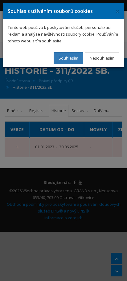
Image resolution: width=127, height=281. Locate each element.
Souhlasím (68, 58)
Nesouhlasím (102, 58)
